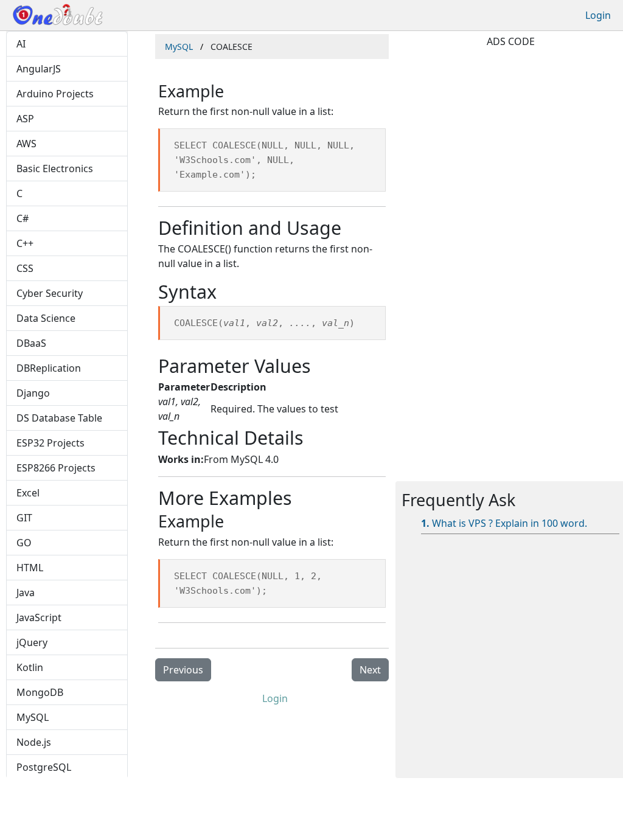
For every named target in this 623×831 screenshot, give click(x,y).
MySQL (179, 46)
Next (370, 669)
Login (598, 15)
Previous (183, 669)
